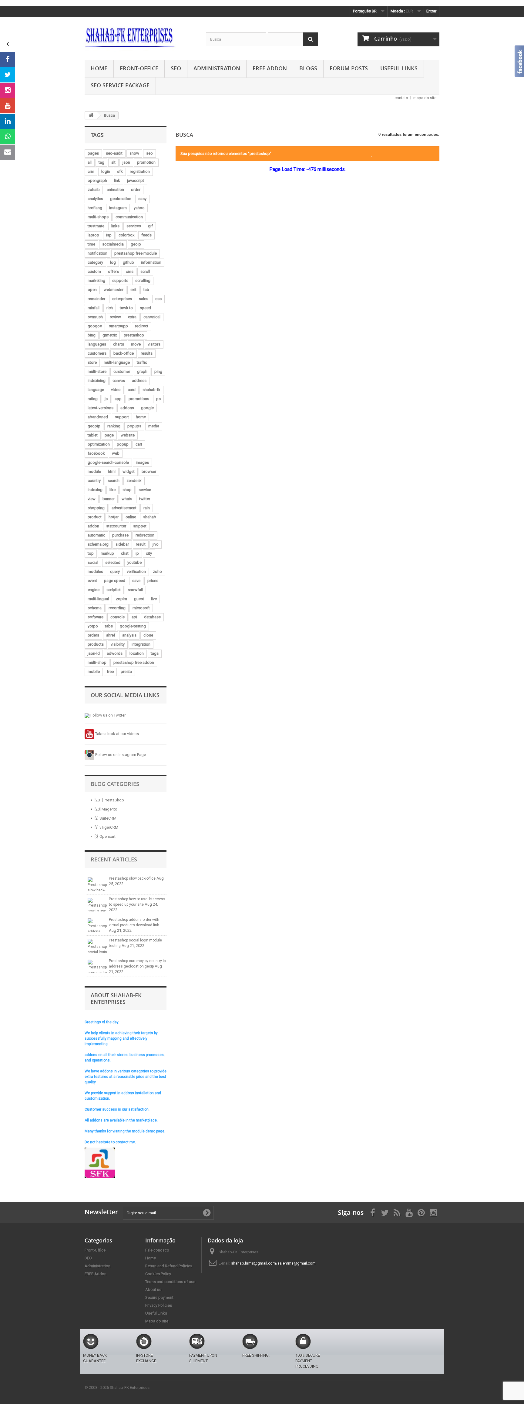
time (91, 244)
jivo (156, 544)
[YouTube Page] (7, 105)
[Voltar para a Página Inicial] (91, 115)
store (92, 362)
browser (149, 471)
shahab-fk (151, 389)
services (133, 226)
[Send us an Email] (7, 152)
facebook (96, 453)
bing (92, 335)
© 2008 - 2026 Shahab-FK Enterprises (117, 1387)
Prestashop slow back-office (132, 878)
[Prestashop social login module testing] (97, 946)
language (96, 389)
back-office (123, 353)
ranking (113, 426)
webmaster (113, 289)
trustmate (96, 226)
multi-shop (97, 662)
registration (140, 171)
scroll (145, 271)
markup (107, 553)
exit (133, 289)
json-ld (94, 653)
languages (97, 344)
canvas (119, 380)
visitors (154, 344)
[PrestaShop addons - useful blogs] (141, 37)
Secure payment (159, 1297)
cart (139, 444)
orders (93, 635)
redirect (141, 326)
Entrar (431, 11)
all (90, 162)
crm (91, 171)
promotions (139, 398)
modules (95, 571)
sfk (120, 171)
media (153, 426)
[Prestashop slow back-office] (97, 884)
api (134, 617)
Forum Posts (349, 68)
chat (125, 553)
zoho (157, 571)
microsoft (141, 608)
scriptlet (113, 589)
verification (136, 571)
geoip (136, 244)
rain (146, 508)
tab (146, 289)
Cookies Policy (158, 1274)
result (141, 544)
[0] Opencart (105, 836)
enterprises (122, 298)
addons (127, 408)
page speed (114, 580)
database (152, 617)
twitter (144, 498)
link (117, 180)
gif (150, 226)
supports (120, 280)
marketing (96, 280)
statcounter (116, 526)
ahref (110, 635)
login (105, 171)
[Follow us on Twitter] (7, 74)
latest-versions (100, 408)
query (115, 571)
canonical (151, 317)
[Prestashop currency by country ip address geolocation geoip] (97, 966)
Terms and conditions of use (170, 1281)
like (112, 489)
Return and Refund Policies (168, 1266)
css (158, 298)
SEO (176, 68)
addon (93, 526)
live (154, 599)
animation (115, 189)
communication (129, 217)
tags (155, 653)
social (93, 562)
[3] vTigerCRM (106, 827)
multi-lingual (98, 599)
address (139, 380)
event (92, 580)
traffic (142, 362)
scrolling (142, 280)
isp (109, 235)
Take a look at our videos (116, 733)
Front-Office (139, 68)
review (115, 317)
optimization (99, 444)
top (91, 553)
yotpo (93, 626)
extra (132, 317)
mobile (94, 671)
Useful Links (399, 68)
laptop (93, 235)
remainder (96, 298)
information (151, 262)
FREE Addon (270, 68)
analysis (129, 635)
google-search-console (108, 462)
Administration (216, 68)
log (113, 262)
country (94, 480)
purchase (120, 535)
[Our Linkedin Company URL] (7, 121)
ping (158, 371)
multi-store (97, 371)
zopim (121, 599)
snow (134, 153)
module (94, 471)
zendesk (134, 480)
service (145, 489)
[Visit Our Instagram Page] (7, 90)
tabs (109, 626)
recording (117, 608)
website (128, 435)
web (115, 453)
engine (93, 589)
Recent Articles (114, 859)
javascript (135, 180)
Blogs (308, 68)
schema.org (98, 544)
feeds (146, 235)
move (136, 344)
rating (93, 398)
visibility (118, 644)
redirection (145, 535)
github (128, 262)
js (106, 398)
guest (139, 599)
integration (141, 644)
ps (158, 398)
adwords (115, 653)
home (141, 417)
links (115, 226)
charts (118, 344)
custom (94, 271)
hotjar (114, 517)
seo (149, 153)
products (96, 644)
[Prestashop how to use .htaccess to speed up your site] (97, 904)
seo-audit (114, 153)
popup (123, 444)
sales (143, 298)
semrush (95, 317)
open (92, 289)
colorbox (126, 235)
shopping (96, 508)
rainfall (93, 308)
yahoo (139, 208)
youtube (134, 562)
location (136, 653)
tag (101, 162)
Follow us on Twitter (107, 715)
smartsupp (118, 326)
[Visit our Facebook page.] (7, 59)
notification (97, 253)
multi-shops (98, 217)
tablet (93, 435)
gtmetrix (109, 335)
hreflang (95, 208)
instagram (118, 208)
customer (121, 371)
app (118, 398)
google (147, 408)
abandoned (98, 417)
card (132, 389)
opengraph (97, 180)
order (135, 189)
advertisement (124, 508)
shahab (149, 517)
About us (153, 1289)
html (112, 471)
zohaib (94, 189)
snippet (139, 526)
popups (134, 426)
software (95, 617)
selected (112, 562)
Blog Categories (115, 783)
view (92, 498)
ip (137, 553)
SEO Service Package (120, 85)
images (142, 462)
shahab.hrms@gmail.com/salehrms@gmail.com (273, 1263)
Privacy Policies (158, 1305)
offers (113, 271)
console (117, 617)
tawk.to (126, 308)
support (122, 417)
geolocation (120, 198)
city (149, 553)
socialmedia (113, 244)
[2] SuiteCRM (105, 818)
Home (99, 68)
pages (93, 153)
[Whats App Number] (7, 136)
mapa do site (424, 97)
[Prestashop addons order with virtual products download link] (97, 925)
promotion (146, 162)
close (148, 635)
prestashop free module (135, 253)
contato (401, 97)
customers (97, 353)
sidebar (122, 544)
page (109, 435)
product (95, 517)
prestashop (134, 335)
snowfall (135, 589)
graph (142, 371)
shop (127, 489)
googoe (95, 326)
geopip (94, 426)
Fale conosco (157, 1250)
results (147, 353)
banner (108, 498)
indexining (97, 380)
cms (129, 271)
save (136, 580)
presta (126, 671)
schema (95, 608)
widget (129, 471)
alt (113, 162)
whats (127, 498)
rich (109, 308)
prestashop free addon (133, 662)
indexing (95, 489)
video (116, 389)
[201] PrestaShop (109, 800)
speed (145, 308)
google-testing (133, 626)
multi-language (117, 362)
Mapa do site (156, 1321)
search (113, 480)
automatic (96, 535)
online (131, 517)
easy (142, 198)
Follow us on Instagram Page (120, 754)
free (110, 671)
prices (152, 580)
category (95, 262)
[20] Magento (106, 809)
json (126, 162)
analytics (95, 198)
